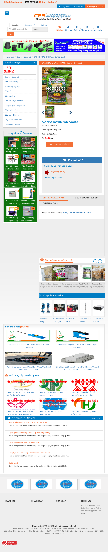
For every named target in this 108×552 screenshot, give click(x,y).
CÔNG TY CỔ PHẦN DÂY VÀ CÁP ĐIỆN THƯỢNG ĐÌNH (83, 393)
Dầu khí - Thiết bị (12, 115)
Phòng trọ (37, 537)
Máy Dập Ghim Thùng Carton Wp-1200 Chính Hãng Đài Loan (11, 150)
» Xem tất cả (96, 418)
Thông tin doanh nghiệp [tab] (85, 198)
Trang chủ (9, 57)
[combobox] (46, 29)
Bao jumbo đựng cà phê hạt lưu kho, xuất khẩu (75, 285)
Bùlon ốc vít (9, 91)
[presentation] (95, 261)
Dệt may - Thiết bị (12, 124)
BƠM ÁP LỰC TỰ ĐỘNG (59, 320)
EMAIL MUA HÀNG (60, 144)
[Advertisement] (71, 237)
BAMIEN (10, 501)
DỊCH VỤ (86, 501)
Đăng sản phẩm (96, 6)
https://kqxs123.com (67, 537)
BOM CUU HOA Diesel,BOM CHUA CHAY (71, 320)
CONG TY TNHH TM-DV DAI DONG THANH (51, 412)
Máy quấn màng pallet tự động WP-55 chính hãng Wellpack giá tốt (28, 202)
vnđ (51, 138)
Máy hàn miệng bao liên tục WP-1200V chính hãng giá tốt (28, 219)
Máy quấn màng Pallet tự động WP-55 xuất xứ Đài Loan (12, 185)
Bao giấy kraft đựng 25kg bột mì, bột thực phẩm (49, 285)
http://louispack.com (53, 177)
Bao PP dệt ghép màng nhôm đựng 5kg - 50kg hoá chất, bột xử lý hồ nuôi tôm (88, 285)
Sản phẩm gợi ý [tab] (50, 203)
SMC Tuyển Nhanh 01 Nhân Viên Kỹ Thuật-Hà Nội (28, 422)
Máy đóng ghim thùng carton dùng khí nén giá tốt (28, 167)
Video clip (98, 30)
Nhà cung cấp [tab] (30, 25)
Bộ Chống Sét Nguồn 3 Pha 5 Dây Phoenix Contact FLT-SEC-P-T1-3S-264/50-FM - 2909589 (77, 368)
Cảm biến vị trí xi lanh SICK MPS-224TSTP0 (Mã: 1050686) (28, 345)
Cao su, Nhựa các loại (14, 101)
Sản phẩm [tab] (15, 25)
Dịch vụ (76, 30)
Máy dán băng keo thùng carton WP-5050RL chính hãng (12, 167)
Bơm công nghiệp (12, 86)
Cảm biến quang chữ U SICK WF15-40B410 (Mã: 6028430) (77, 345)
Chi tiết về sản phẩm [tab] (53, 198)
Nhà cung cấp (87, 30)
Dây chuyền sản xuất (13, 120)
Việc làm (59, 30)
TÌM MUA (61, 501)
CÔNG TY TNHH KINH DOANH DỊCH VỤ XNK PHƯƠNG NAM (20, 412)
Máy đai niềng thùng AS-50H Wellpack (12, 202)
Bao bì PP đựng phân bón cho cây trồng (62, 285)
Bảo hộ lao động (11, 82)
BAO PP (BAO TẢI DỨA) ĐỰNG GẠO (49, 57)
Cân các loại (10, 96)
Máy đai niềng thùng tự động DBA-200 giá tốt (11, 219)
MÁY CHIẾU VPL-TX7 (98, 320)
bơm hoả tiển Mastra (85, 320)
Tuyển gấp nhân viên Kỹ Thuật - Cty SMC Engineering (29, 433)
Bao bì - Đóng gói (24, 57)
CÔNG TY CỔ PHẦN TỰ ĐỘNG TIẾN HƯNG (84, 412)
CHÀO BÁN (37, 501)
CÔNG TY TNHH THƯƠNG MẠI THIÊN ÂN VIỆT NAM (20, 393)
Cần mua (68, 30)
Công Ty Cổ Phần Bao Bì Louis (59, 166)
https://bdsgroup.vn (51, 537)
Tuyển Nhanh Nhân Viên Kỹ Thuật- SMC (24, 443)
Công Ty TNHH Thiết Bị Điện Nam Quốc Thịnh (51, 393)
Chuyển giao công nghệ (15, 105)
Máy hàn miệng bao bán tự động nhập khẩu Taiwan (28, 185)
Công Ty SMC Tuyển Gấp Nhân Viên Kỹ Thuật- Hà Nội (29, 453)
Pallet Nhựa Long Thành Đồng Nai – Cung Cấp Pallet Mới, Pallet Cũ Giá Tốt (28, 368)
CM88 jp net (13, 463)
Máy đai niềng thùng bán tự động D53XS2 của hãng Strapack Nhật (28, 150)
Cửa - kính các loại (12, 110)
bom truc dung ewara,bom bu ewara (45, 320)
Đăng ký (79, 6)
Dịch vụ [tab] (44, 25)
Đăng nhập (65, 6)
